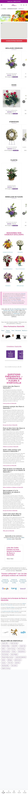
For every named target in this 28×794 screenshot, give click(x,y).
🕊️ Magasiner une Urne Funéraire (10, 354)
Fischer (13, 651)
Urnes (13, 330)
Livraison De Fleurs (12, 8)
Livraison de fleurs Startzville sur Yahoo (23, 581)
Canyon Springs (14, 643)
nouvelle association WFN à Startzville (10, 611)
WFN (15, 300)
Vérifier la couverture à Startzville (10, 446)
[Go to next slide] (23, 64)
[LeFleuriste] (14, 5)
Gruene (3, 662)
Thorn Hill (10, 662)
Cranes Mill (14, 646)
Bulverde (17, 662)
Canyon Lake (5, 643)
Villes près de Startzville (8, 530)
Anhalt (3, 660)
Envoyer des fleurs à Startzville (10, 425)
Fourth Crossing (11, 648)
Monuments (18, 330)
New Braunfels (5, 665)
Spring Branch (21, 651)
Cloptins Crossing (6, 668)
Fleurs (2, 330)
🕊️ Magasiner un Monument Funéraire (22, 354)
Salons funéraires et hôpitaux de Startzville (13, 487)
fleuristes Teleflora (11, 607)
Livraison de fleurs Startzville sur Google (5, 581)
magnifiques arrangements (14, 297)
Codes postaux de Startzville (9, 403)
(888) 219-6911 (17, 1)
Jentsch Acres (18, 660)
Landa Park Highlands (21, 657)
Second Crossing (5, 651)
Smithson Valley (5, 646)
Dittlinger (10, 660)
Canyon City (22, 646)
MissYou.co (25, 330)
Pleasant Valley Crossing (7, 657)
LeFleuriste (23, 293)
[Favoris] (21, 5)
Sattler (3, 648)
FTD (12, 300)
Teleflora (19, 300)
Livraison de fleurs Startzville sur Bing (14, 581)
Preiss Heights (14, 654)
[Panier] (24, 5)
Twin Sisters (14, 665)
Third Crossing (21, 648)
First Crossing (5, 654)
